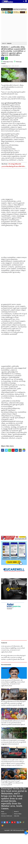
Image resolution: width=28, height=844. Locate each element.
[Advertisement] (14, 28)
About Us (16, 811)
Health (9, 43)
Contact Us (4, 813)
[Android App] (20, 822)
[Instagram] (7, 822)
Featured (4, 643)
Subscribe (16, 816)
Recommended (6, 665)
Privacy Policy (17, 813)
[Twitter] (5, 822)
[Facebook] (2, 822)
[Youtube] (12, 822)
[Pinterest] (15, 822)
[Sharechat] (2, 825)
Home (3, 43)
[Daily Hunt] (23, 822)
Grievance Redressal (6, 816)
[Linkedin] (10, 822)
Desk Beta (5, 66)
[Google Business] (17, 822)
